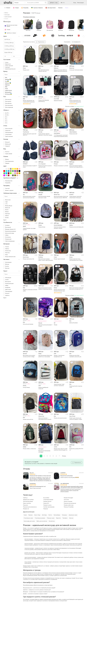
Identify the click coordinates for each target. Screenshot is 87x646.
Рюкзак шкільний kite (28, 419)
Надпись (7, 295)
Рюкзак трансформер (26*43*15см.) (43, 101)
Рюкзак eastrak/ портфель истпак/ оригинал (40, 475)
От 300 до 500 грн (9, 46)
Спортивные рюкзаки (40, 518)
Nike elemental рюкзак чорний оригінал (43, 70)
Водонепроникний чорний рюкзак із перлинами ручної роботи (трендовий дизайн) (45, 288)
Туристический (9, 136)
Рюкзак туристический (59, 259)
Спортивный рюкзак (48, 499)
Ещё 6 (4, 297)
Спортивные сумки (28, 518)
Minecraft (7, 207)
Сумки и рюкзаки (8, 16)
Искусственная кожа (10, 256)
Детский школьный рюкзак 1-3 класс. (45, 325)
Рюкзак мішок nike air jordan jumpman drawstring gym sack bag (61, 449)
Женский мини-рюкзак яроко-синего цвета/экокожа (45, 259)
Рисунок (7, 293)
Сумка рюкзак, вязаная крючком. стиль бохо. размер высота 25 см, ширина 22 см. (45, 134)
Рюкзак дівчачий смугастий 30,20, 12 (29, 134)
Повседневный (9, 132)
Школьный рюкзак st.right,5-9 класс (30, 166)
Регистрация (80, 2)
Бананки (31, 515)
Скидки (17, 7)
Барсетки (58, 518)
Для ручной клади (9, 233)
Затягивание (8, 262)
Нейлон (7, 248)
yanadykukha (33, 483)
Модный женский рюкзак (66, 475)
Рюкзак (55, 325)
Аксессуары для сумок (29, 521)
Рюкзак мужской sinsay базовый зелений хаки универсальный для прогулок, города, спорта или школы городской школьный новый (61, 290)
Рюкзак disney (41, 227)
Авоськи (71, 518)
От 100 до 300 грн (9, 42)
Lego (6, 201)
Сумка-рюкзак (8, 153)
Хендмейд (25, 7)
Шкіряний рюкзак (58, 100)
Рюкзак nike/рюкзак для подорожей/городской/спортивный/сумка (29, 101)
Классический (8, 128)
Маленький (8, 144)
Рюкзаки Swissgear (68, 497)
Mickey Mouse (8, 205)
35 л (6, 119)
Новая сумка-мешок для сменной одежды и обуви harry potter (75, 418)
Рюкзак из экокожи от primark (61, 165)
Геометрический (9, 283)
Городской (7, 130)
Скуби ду (25, 497)
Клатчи (50, 515)
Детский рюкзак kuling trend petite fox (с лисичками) (45, 356)
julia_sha (32, 472)
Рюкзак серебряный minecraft (43, 388)
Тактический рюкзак (28, 501)
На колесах (8, 237)
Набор (6, 235)
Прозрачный (8, 239)
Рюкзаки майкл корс (69, 505)
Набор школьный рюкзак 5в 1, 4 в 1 (38, 486)
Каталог (8, 7)
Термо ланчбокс (27, 503)
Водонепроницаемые (10, 231)
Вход (74, 2)
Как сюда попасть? (79, 106)
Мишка (7, 211)
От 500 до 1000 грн (9, 49)
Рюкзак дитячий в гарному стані (75, 386)
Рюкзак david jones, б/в (28, 259)
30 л (6, 117)
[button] (23, 24)
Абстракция (8, 277)
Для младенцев (9, 107)
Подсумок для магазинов (70, 503)
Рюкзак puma (26, 70)
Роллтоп (7, 151)
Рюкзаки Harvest (47, 501)
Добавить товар (54, 2)
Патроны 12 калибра (68, 507)
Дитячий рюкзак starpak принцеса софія (44, 197)
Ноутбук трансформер (48, 507)
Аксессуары (7, 14)
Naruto (6, 209)
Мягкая (7, 159)
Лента (66, 7)
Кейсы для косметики (42, 521)
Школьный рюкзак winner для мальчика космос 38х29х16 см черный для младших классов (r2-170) (61, 197)
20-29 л (7, 115)
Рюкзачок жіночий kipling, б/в (76, 227)
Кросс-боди (37, 515)
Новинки (60, 7)
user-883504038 (64, 483)
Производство (8, 180)
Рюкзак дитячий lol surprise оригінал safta (45, 166)
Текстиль (7, 252)
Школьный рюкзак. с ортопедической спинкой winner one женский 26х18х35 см (45, 418)
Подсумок (25, 505)
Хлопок (7, 246)
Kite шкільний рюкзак (28, 324)
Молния (7, 264)
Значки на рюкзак (68, 501)
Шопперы (44, 515)
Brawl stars (8, 200)
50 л (6, 123)
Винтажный (8, 227)
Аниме (7, 279)
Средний (7, 146)
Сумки (25, 515)
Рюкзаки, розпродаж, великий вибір (30, 290)
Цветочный (8, 289)
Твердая (7, 163)
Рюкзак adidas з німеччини (29, 448)
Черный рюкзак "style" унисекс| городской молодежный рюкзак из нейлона (59, 385)
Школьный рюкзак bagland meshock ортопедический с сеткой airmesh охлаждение (76, 166)
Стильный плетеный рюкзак (76, 70)
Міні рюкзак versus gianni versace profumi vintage (29, 356)
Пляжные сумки (50, 518)
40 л (6, 121)
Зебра (6, 285)
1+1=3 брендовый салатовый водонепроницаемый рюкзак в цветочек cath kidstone (61, 136)
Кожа (6, 254)
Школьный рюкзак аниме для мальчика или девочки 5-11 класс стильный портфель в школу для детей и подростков (76, 288)
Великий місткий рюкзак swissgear (44, 451)
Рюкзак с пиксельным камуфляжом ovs (59, 356)
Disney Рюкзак (26, 387)
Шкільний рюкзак (73, 322)
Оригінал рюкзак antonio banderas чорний (60, 227)
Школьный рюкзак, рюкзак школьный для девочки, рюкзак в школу (29, 197)
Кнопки (7, 266)
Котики (7, 217)
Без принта (8, 281)
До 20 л (7, 113)
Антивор (7, 225)
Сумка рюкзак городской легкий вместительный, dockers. (75, 197)
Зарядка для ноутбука (28, 499)
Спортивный (8, 134)
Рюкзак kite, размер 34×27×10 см (76, 449)
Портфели (65, 518)
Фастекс (7, 268)
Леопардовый (8, 291)
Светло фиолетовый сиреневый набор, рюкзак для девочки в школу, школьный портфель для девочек (71, 487)
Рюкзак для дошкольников (60, 418)
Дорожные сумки (73, 515)
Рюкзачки (45, 508)
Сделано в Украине (38, 7)
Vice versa (66, 499)
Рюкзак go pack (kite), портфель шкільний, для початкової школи (75, 356)
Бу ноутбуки (46, 497)
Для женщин (8, 99)
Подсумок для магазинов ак (30, 507)
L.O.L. (6, 203)
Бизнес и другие (9, 190)
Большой (7, 142)
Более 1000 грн (8, 52)
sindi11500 (62, 472)
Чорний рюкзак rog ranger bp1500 (29, 229)
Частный (7, 188)
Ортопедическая (9, 161)
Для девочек (8, 103)
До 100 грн (7, 39)
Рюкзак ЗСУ (46, 503)
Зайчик (7, 215)
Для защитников (52, 7)
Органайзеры (57, 515)
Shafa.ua (6, 12)
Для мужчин (8, 101)
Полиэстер (8, 250)
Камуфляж (7, 287)
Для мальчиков (9, 105)
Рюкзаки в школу (47, 505)
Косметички (52, 521)
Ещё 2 (4, 220)
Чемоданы (64, 515)
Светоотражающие (10, 241)
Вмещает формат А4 (10, 229)
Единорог (7, 213)
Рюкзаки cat (26, 508)
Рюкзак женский (73, 133)
